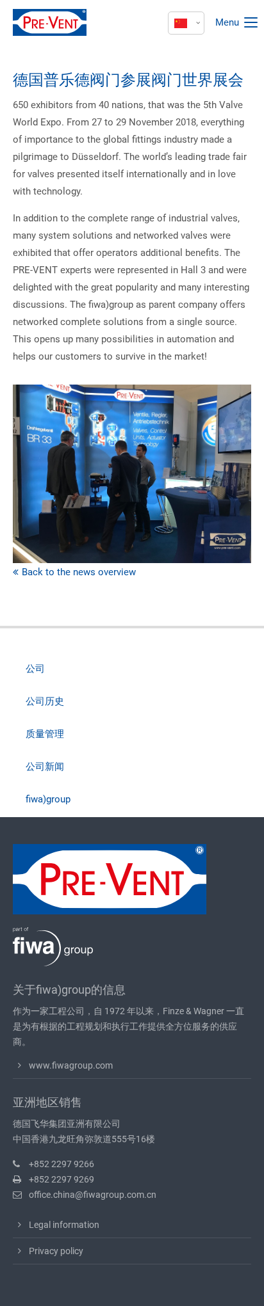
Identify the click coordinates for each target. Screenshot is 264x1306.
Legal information (64, 1225)
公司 (35, 668)
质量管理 (45, 734)
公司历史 (45, 701)
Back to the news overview (79, 572)
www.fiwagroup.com (71, 1065)
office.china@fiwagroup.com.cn (92, 1195)
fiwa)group (48, 799)
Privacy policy (56, 1251)
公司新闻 (45, 766)
